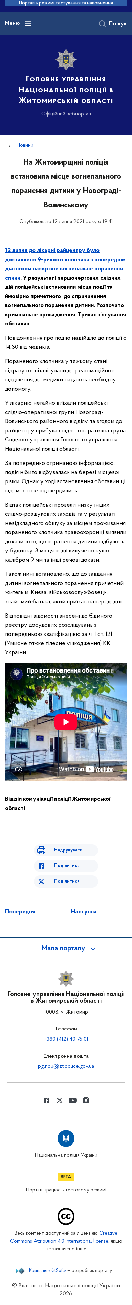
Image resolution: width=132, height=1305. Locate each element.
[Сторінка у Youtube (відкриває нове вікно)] (73, 1100)
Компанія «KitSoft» (47, 1271)
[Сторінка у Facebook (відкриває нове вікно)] (46, 1100)
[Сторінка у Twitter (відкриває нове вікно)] (60, 1100)
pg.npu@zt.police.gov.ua (66, 1066)
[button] (66, 949)
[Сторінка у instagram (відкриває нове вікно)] (86, 1100)
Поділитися (67, 865)
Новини (25, 145)
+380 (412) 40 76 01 (66, 1039)
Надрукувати (68, 850)
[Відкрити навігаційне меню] (28, 23)
